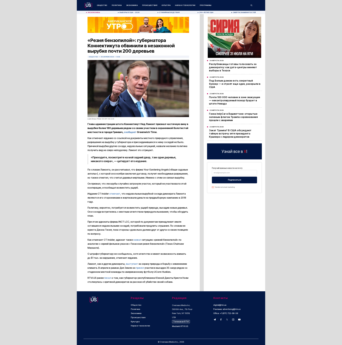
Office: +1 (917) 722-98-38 (225, 313)
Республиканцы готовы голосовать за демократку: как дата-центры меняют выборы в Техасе (233, 67)
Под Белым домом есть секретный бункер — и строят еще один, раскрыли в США (234, 83)
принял (140, 267)
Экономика (132, 5)
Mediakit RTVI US (180, 326)
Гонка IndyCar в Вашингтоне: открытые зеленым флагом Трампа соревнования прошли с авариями (233, 117)
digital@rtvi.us (220, 305)
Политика (117, 5)
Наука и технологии (185, 5)
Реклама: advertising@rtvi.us (227, 309)
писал (107, 277)
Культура (166, 5)
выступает (132, 263)
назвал (137, 239)
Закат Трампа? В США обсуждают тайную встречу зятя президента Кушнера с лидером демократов (230, 133)
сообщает (130, 132)
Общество (102, 5)
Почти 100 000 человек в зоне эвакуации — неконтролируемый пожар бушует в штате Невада (234, 100)
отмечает (114, 193)
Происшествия (149, 5)
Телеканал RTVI (181, 321)
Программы (205, 5)
